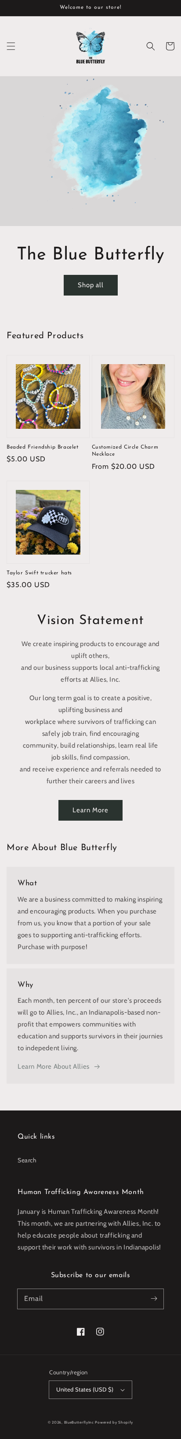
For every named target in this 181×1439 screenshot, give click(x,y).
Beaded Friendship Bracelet (43, 447)
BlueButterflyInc (79, 1422)
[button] (11, 46)
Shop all (91, 285)
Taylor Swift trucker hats (39, 573)
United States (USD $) (84, 1389)
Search (27, 1160)
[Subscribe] (153, 1298)
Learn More (90, 810)
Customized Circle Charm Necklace (125, 451)
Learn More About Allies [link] (54, 1066)
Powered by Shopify (114, 1422)
